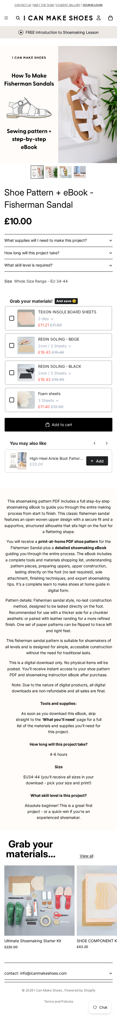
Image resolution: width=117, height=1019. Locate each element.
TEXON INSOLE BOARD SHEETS (67, 312)
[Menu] (6, 18)
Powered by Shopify (80, 990)
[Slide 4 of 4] (80, 172)
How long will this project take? (31, 252)
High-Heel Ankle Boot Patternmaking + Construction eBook (56, 458)
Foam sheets (49, 393)
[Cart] (110, 18)
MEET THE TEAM (43, 5)
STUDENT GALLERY (68, 5)
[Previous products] (95, 443)
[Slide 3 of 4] (66, 172)
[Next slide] (107, 907)
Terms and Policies (58, 1001)
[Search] (18, 18)
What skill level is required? (28, 265)
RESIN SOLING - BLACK (59, 366)
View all (86, 855)
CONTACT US (22, 5)
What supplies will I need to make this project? (45, 240)
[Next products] (107, 443)
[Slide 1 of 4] (37, 172)
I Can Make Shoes (48, 990)
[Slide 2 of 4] (51, 172)
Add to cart (62, 424)
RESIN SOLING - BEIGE (58, 339)
